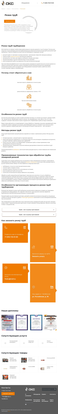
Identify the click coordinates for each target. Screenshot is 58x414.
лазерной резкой (15, 56)
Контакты (53, 394)
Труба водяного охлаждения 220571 (13, 368)
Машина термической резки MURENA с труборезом (32, 360)
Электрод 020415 (51, 358)
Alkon (9, 411)
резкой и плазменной (31, 162)
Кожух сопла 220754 (50, 367)
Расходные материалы (36, 400)
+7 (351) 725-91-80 (48, 3)
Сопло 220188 (31, 366)
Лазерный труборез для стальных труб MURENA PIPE (13, 377)
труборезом (16, 149)
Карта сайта (51, 400)
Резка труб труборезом (28, 197)
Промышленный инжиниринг (13, 341)
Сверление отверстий (31, 341)
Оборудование (37, 394)
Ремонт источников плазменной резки (50, 343)
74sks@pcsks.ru (6, 396)
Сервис (44, 394)
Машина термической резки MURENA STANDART (13, 360)
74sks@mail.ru (10, 279)
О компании (28, 395)
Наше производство (46, 400)
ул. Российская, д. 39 (40, 296)
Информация (29, 399)
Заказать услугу (10, 21)
